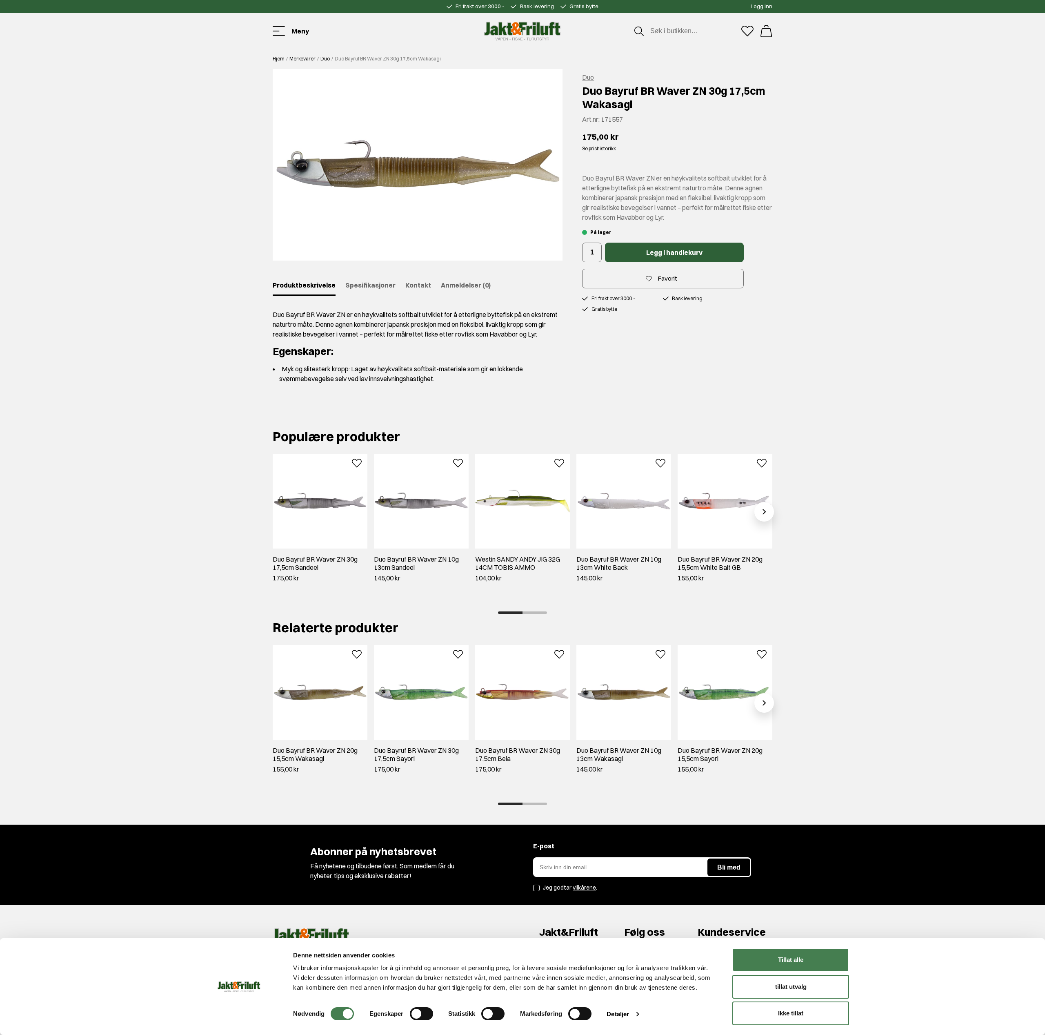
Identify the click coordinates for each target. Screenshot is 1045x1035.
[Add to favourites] (357, 462)
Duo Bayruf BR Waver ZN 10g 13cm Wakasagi (618, 754)
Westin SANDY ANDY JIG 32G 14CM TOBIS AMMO (517, 563)
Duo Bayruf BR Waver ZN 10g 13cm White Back (618, 563)
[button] (418, 165)
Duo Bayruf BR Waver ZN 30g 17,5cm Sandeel (315, 563)
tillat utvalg (791, 986)
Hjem (279, 59)
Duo (325, 59)
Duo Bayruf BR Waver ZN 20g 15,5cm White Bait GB (720, 563)
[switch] (421, 1013)
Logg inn (761, 6)
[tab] (510, 612)
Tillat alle (790, 959)
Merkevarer (302, 59)
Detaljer (618, 1013)
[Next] (764, 512)
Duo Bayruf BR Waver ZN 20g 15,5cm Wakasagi (315, 754)
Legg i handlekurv (674, 252)
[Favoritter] (747, 31)
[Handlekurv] (766, 31)
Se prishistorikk (599, 148)
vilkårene (584, 887)
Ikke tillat (790, 1013)
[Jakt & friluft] (522, 31)
